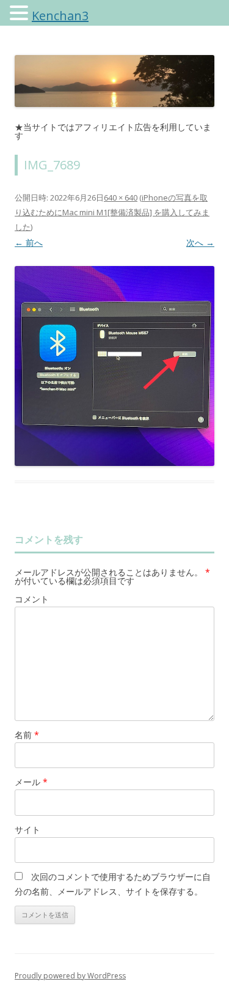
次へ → (200, 242)
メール (31, 782)
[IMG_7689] (114, 366)
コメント (32, 599)
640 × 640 (120, 197)
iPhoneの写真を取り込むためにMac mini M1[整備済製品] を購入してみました (112, 212)
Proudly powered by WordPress (70, 975)
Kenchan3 (60, 15)
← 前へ (29, 242)
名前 (27, 735)
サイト (27, 829)
